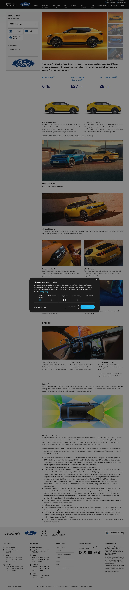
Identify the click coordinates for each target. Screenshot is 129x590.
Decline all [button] (72, 307)
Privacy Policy (44, 292)
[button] (40, 307)
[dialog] (64, 295)
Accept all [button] (87, 307)
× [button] (96, 280)
